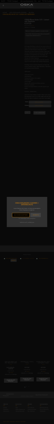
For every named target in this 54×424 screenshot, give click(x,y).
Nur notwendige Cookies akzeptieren (27, 218)
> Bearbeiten (35, 215)
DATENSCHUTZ (23, 222)
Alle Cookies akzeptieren (21, 215)
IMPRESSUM (31, 222)
